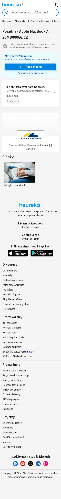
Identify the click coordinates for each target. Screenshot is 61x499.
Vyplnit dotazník (30, 239)
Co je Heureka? (10, 270)
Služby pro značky (12, 390)
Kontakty (7, 275)
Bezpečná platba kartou (15, 352)
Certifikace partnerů (13, 437)
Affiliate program (11, 399)
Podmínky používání (13, 280)
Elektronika (20, 21)
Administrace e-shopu (14, 370)
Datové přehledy (11, 394)
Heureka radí (9, 332)
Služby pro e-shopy (13, 380)
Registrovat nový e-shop (16, 375)
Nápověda (8, 409)
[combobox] (30, 12)
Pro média (8, 290)
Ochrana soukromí (12, 347)
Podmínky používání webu (39, 477)
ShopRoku (8, 428)
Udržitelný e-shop (12, 447)
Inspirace (7, 442)
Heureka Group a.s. (38, 473)
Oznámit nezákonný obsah (16, 304)
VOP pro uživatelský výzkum (17, 356)
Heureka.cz (7, 21)
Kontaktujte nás (30, 227)
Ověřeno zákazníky (12, 423)
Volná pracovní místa (13, 285)
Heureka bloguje (11, 294)
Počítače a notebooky (38, 21)
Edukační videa (10, 404)
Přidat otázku (33, 67)
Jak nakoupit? (10, 323)
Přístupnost (9, 309)
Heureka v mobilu (12, 328)
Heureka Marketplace (14, 385)
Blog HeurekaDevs (12, 299)
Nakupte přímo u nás (13, 337)
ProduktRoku (10, 432)
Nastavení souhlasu (13, 342)
